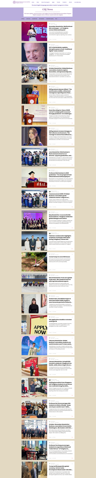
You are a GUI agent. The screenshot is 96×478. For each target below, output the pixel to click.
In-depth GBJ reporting (49, 18)
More (56, 18)
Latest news (28, 18)
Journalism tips (34, 18)
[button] (64, 18)
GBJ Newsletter (41, 18)
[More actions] (72, 24)
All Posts (23, 18)
